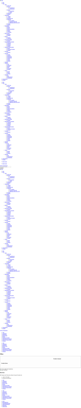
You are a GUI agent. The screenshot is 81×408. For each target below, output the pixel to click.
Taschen (8, 23)
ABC (6, 4)
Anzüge (8, 54)
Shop (3, 3)
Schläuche (9, 19)
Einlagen (8, 37)
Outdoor (8, 31)
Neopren (6, 53)
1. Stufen (8, 16)
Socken (8, 59)
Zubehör (8, 14)
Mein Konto (4, 161)
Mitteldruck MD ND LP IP (14, 22)
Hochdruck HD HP (13, 21)
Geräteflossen (12, 7)
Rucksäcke (9, 68)
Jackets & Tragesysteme (9, 47)
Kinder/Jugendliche (10, 29)
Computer (9, 42)
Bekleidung (7, 25)
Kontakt (3, 80)
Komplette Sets (10, 18)
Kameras (6, 51)
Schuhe (8, 58)
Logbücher (9, 38)
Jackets (8, 48)
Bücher (6, 36)
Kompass (9, 45)
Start (3, 2)
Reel (8, 75)
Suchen (1, 168)
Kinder (10, 12)
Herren (8, 28)
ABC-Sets (9, 5)
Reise (8, 67)
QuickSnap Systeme (11, 49)
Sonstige (6, 62)
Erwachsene (11, 11)
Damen (8, 26)
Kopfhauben (9, 57)
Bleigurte (9, 34)
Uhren (6, 70)
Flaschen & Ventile (8, 39)
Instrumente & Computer (9, 41)
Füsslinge (9, 55)
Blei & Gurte (7, 33)
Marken (8, 30)
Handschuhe (9, 56)
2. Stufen (8, 17)
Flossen (8, 6)
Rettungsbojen (10, 76)
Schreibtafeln (9, 77)
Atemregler (7, 15)
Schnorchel (9, 13)
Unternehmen (4, 79)
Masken (8, 9)
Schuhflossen (11, 8)
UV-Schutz (9, 32)
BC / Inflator (11, 20)
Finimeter (9, 43)
